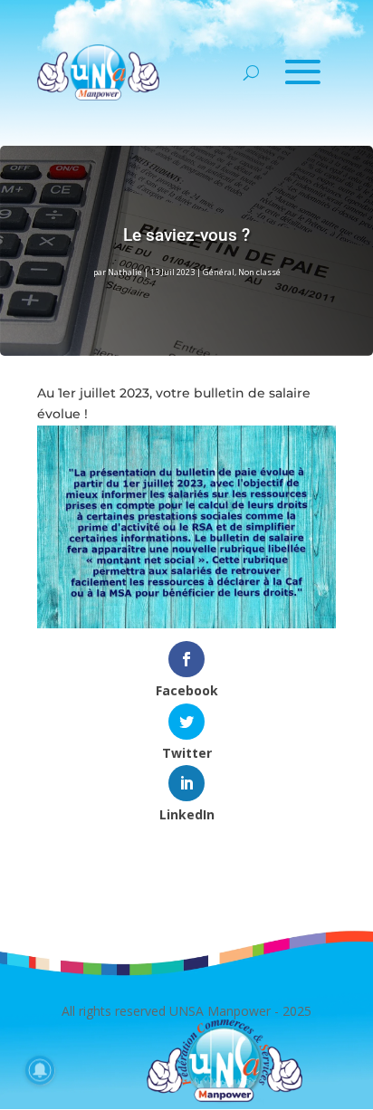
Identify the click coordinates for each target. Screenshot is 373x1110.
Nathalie (125, 272)
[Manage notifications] (39, 1070)
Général (218, 272)
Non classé (259, 272)
